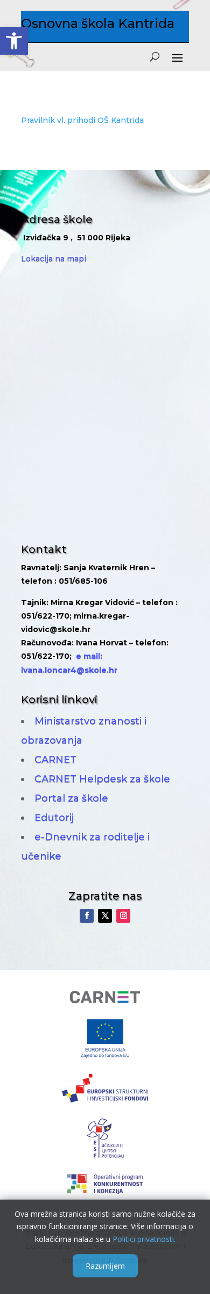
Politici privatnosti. (144, 1239)
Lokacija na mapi (53, 258)
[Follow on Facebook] (87, 916)
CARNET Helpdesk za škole (102, 779)
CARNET (55, 760)
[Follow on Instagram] (123, 916)
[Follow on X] (105, 916)
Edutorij (54, 818)
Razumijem (105, 1266)
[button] (14, 41)
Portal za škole (71, 798)
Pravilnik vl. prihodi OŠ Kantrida (82, 120)
